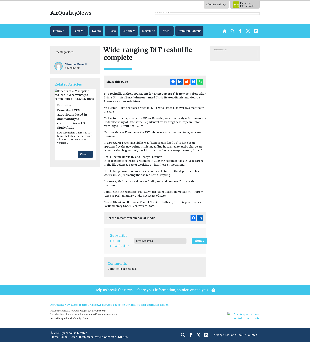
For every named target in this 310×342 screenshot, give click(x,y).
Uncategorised (63, 52)
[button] (59, 31)
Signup (199, 240)
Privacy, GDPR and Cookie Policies (235, 335)
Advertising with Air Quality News (69, 318)
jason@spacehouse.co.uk (103, 314)
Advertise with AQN (216, 4)
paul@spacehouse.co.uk (93, 310)
